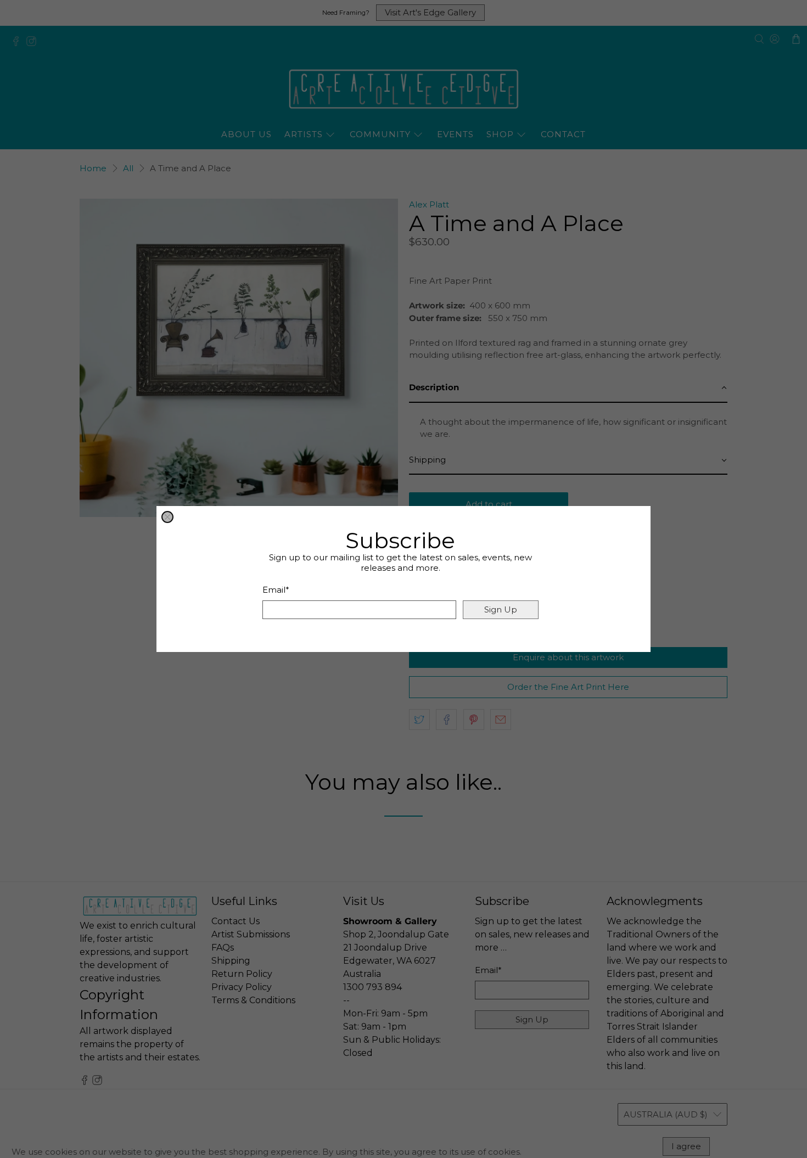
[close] (167, 516)
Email (275, 589)
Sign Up (500, 609)
